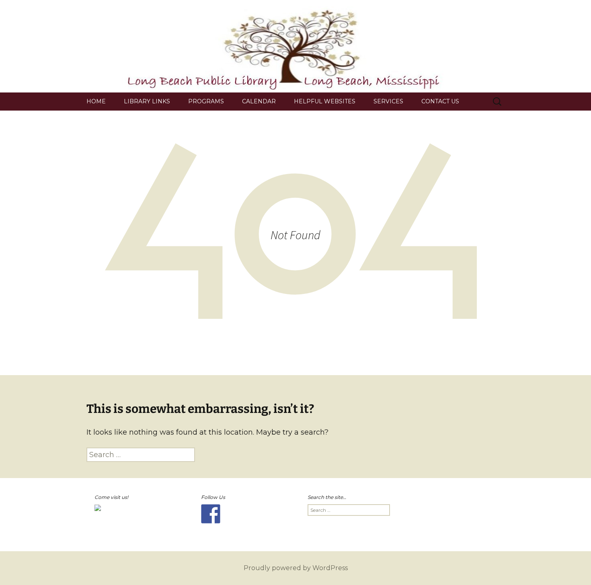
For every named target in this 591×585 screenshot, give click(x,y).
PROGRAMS (206, 101)
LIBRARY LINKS (147, 101)
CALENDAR (259, 101)
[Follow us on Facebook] (210, 513)
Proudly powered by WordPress (296, 568)
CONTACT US (440, 101)
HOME (96, 101)
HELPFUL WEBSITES (324, 101)
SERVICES (388, 101)
